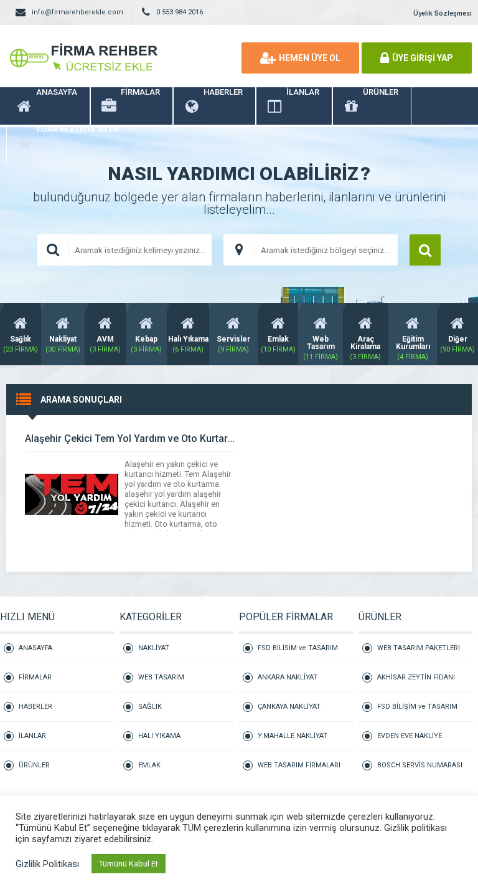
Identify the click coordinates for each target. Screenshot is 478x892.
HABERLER (35, 707)
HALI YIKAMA (159, 736)
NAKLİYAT (153, 648)
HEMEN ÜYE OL (309, 58)
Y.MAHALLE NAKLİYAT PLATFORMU (292, 741)
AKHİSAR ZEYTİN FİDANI (416, 677)
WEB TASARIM (161, 677)
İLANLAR (32, 736)
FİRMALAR (35, 677)
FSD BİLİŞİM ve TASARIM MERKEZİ (417, 712)
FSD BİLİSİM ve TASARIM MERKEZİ (298, 653)
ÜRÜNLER (34, 765)
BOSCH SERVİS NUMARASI (419, 765)
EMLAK (149, 765)
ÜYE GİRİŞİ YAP (422, 58)
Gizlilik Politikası (47, 864)
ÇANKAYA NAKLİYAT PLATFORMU (289, 712)
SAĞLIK (150, 707)
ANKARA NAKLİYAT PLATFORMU (287, 683)
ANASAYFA (35, 648)
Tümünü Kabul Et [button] (128, 863)
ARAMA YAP (425, 250)
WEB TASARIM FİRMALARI (299, 765)
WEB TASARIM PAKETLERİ (418, 648)
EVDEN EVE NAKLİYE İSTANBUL (409, 741)
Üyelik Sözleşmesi (442, 13)
